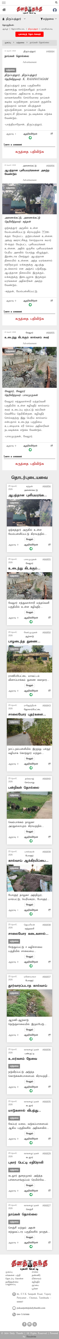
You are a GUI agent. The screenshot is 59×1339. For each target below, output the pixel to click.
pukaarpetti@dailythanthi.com (31, 1308)
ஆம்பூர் (5, 29)
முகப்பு (8, 42)
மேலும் (29, 539)
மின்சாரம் (36, 1278)
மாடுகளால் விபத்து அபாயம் (23, 1111)
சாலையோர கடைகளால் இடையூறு (27, 934)
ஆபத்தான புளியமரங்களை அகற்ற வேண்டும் (29, 495)
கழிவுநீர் (36, 1282)
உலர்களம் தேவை (22, 1059)
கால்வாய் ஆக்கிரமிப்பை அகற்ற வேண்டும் (27, 861)
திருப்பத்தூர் (33, 29)
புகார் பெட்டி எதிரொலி (25, 1162)
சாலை (35, 1272)
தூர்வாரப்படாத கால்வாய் (27, 986)
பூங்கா (35, 1288)
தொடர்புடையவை (29, 477)
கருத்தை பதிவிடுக (29, 152)
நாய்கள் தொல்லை (22, 1214)
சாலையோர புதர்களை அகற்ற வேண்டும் (25, 714)
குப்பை (35, 1285)
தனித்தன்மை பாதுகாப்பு (11, 1283)
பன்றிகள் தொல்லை (23, 788)
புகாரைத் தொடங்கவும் (29, 34)
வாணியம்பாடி (46, 29)
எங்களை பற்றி (12, 1275)
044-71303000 (23, 1314)
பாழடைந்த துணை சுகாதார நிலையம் (22, 641)
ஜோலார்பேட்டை (18, 29)
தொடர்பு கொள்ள (14, 1278)
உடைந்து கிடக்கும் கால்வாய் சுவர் (27, 337)
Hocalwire (31, 1336)
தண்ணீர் (36, 1275)
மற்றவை (20, 42)
